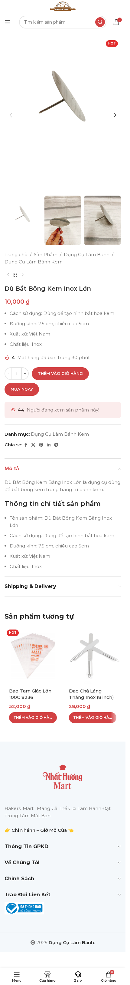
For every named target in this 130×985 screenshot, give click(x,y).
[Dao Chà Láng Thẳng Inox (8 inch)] (92, 655)
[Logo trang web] (62, 6)
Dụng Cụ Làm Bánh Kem (34, 262)
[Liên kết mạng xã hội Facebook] (25, 445)
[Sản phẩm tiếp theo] (22, 275)
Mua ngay (22, 389)
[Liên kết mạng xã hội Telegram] (56, 445)
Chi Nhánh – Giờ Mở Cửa (39, 830)
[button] (11, 115)
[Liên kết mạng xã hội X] (33, 445)
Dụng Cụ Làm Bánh (86, 254)
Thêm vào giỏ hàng (60, 373)
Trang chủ (16, 254)
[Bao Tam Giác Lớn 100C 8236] (33, 655)
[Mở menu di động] (8, 22)
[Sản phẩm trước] (8, 275)
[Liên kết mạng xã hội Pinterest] (41, 445)
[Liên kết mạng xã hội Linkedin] (48, 445)
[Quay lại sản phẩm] (15, 275)
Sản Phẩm (45, 254)
